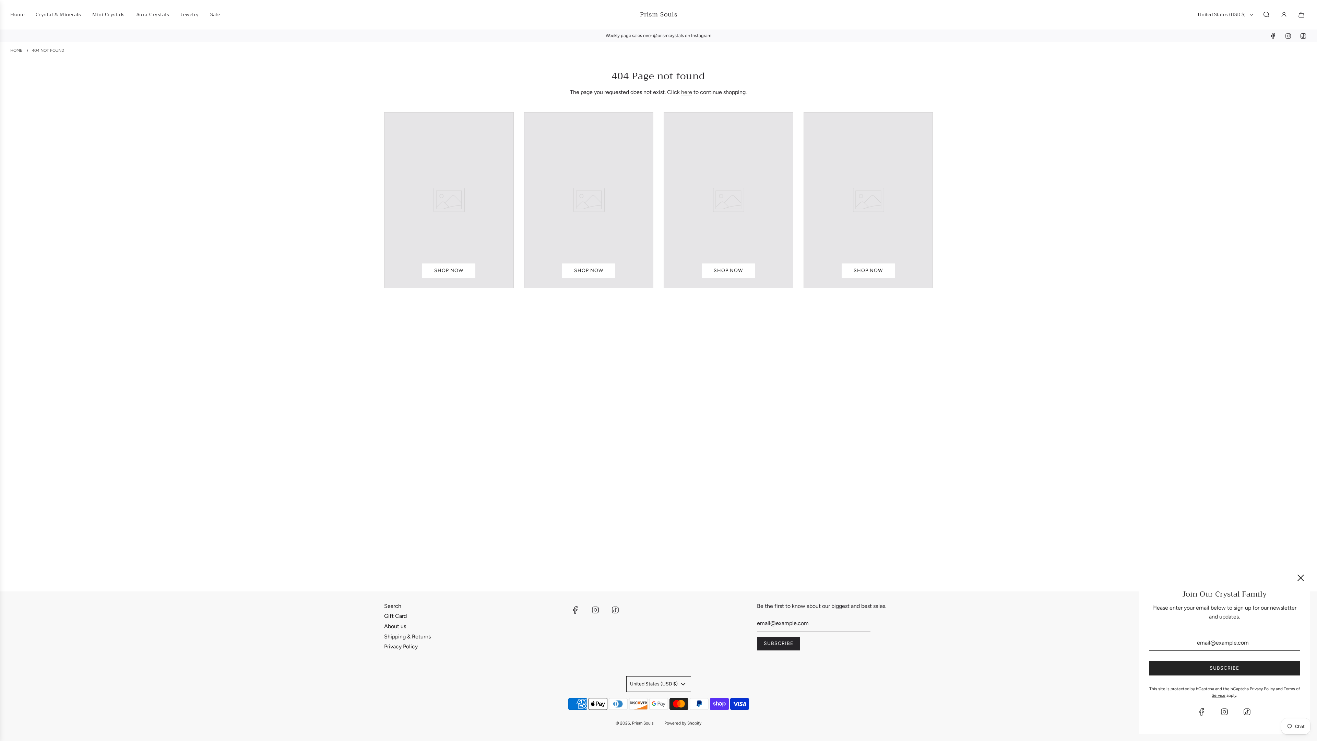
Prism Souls (658, 14)
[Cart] (1302, 14)
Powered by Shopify (682, 723)
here (686, 92)
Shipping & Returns (407, 636)
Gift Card (395, 616)
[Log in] (1284, 14)
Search (392, 606)
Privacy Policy (401, 646)
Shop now (448, 270)
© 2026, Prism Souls (635, 723)
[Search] (1266, 14)
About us (395, 626)
